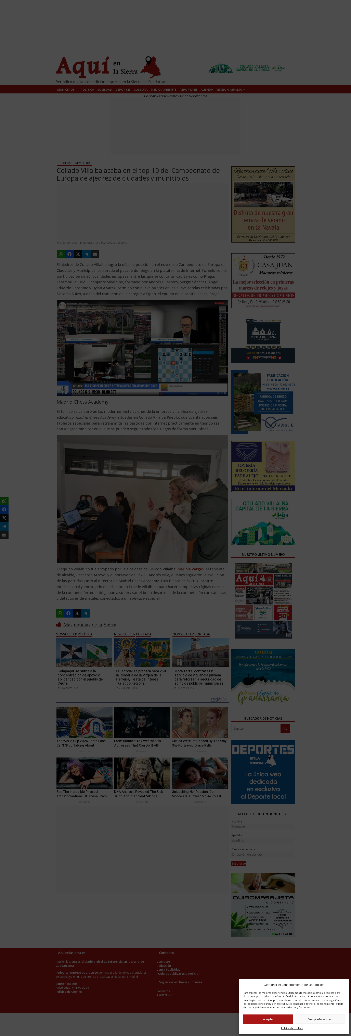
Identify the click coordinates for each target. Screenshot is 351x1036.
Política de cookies (292, 1028)
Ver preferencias (320, 1019)
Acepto (268, 1019)
